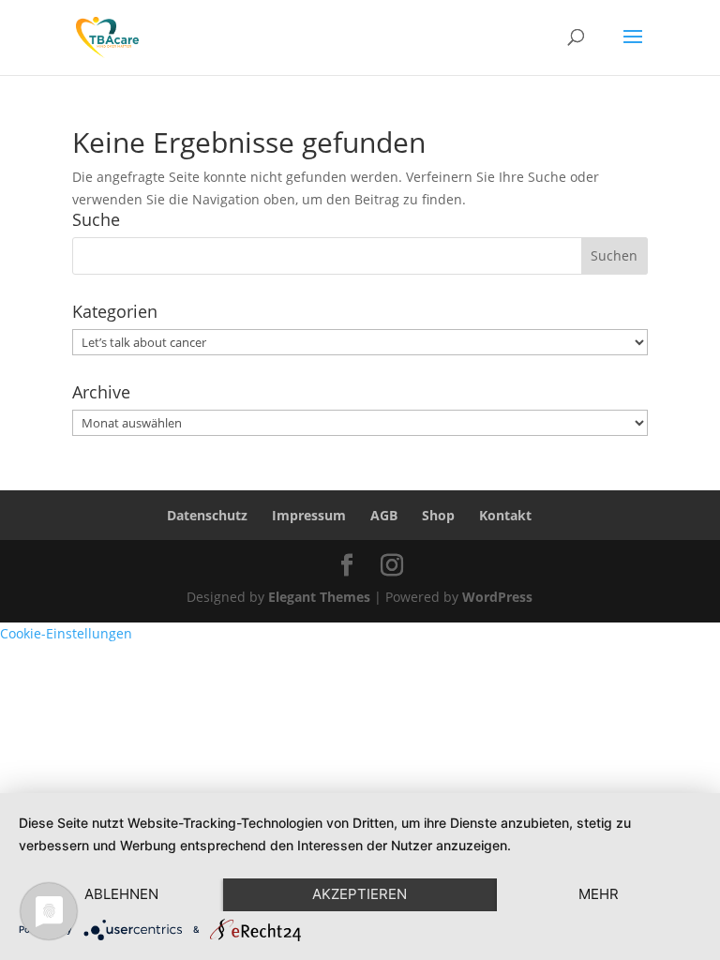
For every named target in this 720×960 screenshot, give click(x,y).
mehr (598, 894)
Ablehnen (121, 894)
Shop (438, 515)
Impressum (309, 515)
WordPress (497, 597)
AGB (384, 515)
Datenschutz (207, 515)
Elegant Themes (319, 597)
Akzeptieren (359, 894)
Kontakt (505, 515)
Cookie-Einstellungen (66, 633)
